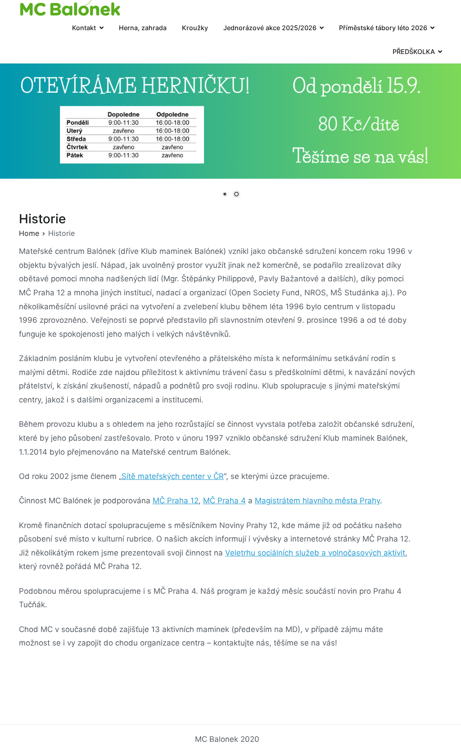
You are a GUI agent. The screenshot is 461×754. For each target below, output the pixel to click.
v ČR (214, 476)
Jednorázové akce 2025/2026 (269, 28)
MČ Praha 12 (176, 500)
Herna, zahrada (143, 28)
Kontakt (84, 28)
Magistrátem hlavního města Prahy (317, 500)
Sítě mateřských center (163, 476)
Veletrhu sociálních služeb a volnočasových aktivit (315, 552)
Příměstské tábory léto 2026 (383, 28)
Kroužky (195, 28)
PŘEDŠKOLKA (414, 51)
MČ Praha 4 (224, 500)
